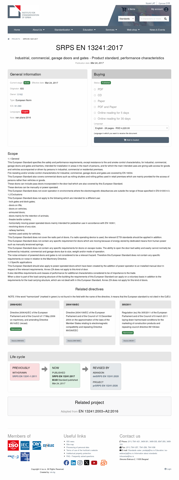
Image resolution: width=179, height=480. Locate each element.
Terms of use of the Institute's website (82, 450)
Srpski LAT (150, 3)
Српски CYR (164, 3)
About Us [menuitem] (37, 29)
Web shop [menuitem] (132, 29)
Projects (16, 39)
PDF (100, 89)
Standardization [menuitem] (62, 29)
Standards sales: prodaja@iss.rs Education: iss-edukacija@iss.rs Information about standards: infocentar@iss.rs (144, 453)
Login (169, 469)
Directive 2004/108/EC (74, 341)
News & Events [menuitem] (157, 29)
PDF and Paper (107, 107)
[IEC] (25, 445)
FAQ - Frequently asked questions (80, 456)
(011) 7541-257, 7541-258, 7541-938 (140, 447)
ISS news (70, 441)
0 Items (131, 9)
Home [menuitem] (17, 29)
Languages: (15, 111)
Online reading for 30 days (114, 118)
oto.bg (52, 472)
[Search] (165, 18)
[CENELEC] (48, 445)
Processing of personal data (77, 447)
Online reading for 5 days (113, 113)
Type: (12, 100)
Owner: (13, 94)
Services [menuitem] (110, 29)
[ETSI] (13, 456)
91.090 (18, 105)
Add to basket (132, 139)
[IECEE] (25, 456)
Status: (97, 82)
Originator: (14, 88)
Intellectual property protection (78, 453)
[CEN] (36, 445)
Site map (70, 444)
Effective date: (38, 82)
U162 (20, 94)
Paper (101, 101)
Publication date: (82, 63)
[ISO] (13, 445)
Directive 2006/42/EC (18, 341)
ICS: (12, 105)
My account (157, 9)
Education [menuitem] (88, 29)
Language (98, 123)
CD (99, 95)
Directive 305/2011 (128, 341)
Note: (12, 117)
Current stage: (16, 82)
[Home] (8, 39)
